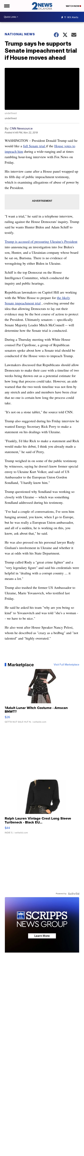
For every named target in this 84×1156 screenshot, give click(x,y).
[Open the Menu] (6, 6)
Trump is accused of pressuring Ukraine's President (41, 241)
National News (20, 34)
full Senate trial (34, 146)
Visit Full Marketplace (66, 664)
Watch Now (73, 6)
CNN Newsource (21, 128)
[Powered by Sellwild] (73, 893)
